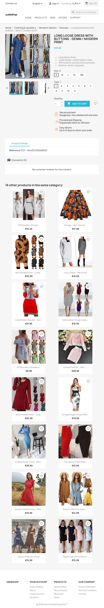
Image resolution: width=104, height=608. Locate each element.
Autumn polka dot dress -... (75, 509)
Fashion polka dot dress (29, 556)
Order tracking (36, 586)
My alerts (34, 597)
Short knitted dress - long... (29, 414)
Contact (82, 594)
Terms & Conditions (87, 590)
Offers (62, 17)
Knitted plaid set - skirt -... (75, 367)
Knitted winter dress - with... (28, 462)
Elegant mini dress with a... (75, 556)
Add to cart (77, 103)
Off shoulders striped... (29, 225)
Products (41, 17)
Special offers (60, 586)
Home (28, 17)
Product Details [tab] (20, 143)
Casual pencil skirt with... (75, 462)
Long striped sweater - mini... (28, 320)
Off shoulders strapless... (29, 367)
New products (60, 590)
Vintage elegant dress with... (75, 414)
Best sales (59, 594)
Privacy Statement (86, 586)
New (52, 17)
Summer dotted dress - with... (29, 509)
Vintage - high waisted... (75, 225)
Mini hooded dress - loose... (28, 272)
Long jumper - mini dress (75, 272)
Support (75, 17)
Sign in (33, 590)
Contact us (11, 3)
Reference (14, 150)
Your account (38, 581)
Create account (37, 594)
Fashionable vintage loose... (75, 320)
